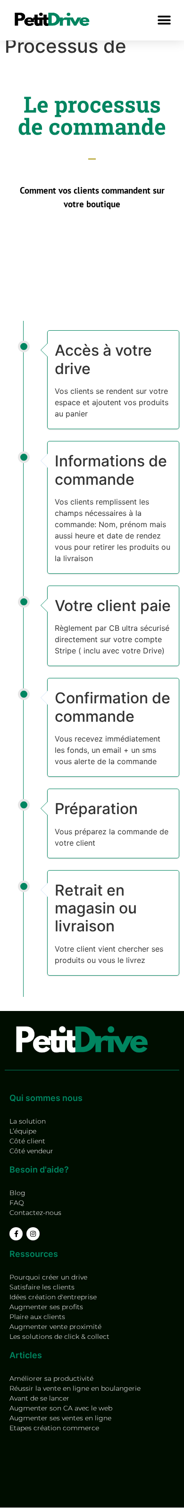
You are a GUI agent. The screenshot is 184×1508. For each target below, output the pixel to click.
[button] (164, 20)
